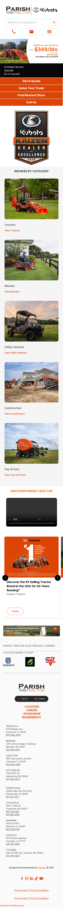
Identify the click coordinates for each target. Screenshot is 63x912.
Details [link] (15, 611)
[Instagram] (27, 878)
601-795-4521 (12, 811)
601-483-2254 (13, 749)
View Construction (15, 413)
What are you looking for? (22, 22)
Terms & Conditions (39, 890)
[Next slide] (58, 578)
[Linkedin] (31, 878)
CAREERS (32, 710)
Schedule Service (14, 66)
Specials (8, 70)
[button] (13, 31)
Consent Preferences (12, 905)
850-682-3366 (13, 764)
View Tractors (12, 230)
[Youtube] (41, 878)
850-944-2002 (13, 735)
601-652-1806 (12, 814)
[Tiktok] (36, 878)
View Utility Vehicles (16, 352)
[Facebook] (22, 878)
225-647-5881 (13, 844)
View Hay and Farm (15, 474)
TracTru (41, 867)
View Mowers (12, 291)
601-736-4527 (13, 856)
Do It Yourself (12, 73)
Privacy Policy (21, 890)
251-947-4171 (12, 797)
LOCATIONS (32, 706)
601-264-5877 (13, 779)
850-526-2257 (13, 829)
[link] (31, 512)
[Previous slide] (5, 578)
